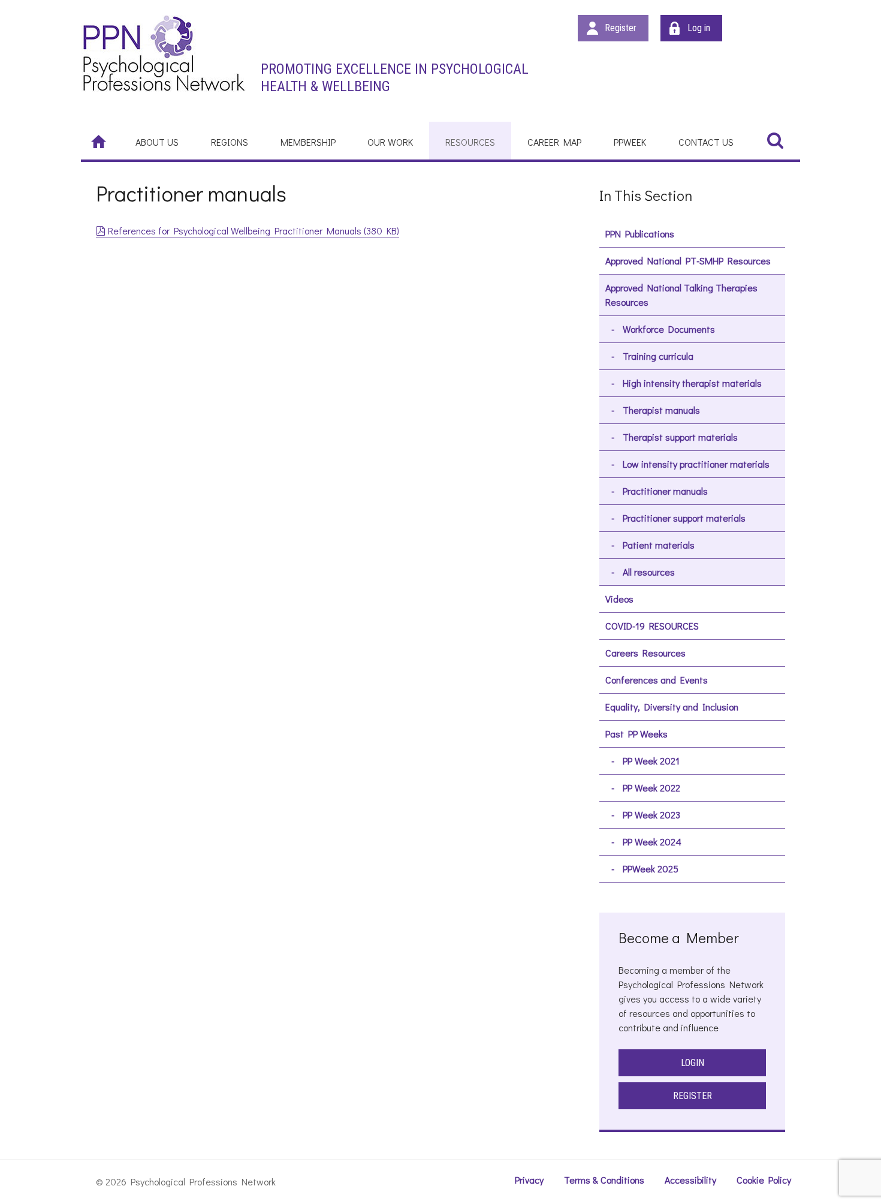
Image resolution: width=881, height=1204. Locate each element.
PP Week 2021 (651, 760)
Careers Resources (645, 652)
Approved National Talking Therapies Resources (681, 294)
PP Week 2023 (651, 814)
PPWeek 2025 (650, 868)
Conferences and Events (656, 679)
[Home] (100, 141)
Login (692, 1062)
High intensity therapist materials (692, 383)
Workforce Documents (669, 329)
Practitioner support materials (684, 517)
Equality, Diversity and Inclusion (671, 706)
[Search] (775, 140)
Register (620, 28)
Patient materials (659, 544)
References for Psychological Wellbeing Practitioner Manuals (253, 230)
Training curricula (658, 356)
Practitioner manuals (665, 490)
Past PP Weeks (636, 733)
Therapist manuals (661, 410)
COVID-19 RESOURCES (652, 625)
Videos (619, 598)
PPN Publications (639, 233)
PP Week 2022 (651, 787)
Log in (698, 28)
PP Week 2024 (652, 841)
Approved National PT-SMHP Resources (688, 260)
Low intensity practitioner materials (696, 463)
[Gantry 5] (163, 53)
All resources (649, 571)
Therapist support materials (680, 437)
